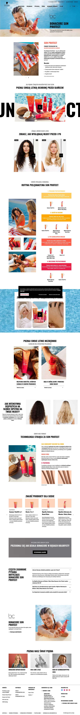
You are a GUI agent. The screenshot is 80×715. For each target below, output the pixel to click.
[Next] (73, 515)
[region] (40, 292)
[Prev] (6, 515)
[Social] (62, 690)
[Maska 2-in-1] (32, 515)
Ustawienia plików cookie (24, 294)
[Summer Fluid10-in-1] (15, 515)
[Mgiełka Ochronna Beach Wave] (48, 515)
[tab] (28, 77)
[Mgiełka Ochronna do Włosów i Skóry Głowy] (64, 515)
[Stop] (26, 78)
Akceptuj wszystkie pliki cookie (54, 294)
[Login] (70, 6)
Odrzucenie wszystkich (43, 294)
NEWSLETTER (47, 694)
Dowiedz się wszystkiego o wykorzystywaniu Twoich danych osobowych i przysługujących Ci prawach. (49, 707)
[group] (40, 18)
